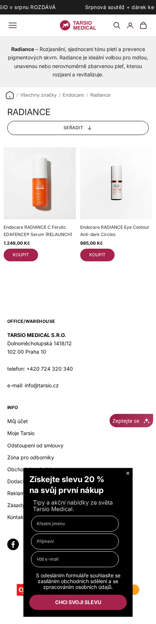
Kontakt (16, 517)
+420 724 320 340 (49, 369)
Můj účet (17, 421)
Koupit (21, 254)
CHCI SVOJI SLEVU (78, 602)
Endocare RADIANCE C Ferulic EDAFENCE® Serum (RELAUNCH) (38, 230)
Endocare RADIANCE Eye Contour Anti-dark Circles (114, 230)
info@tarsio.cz (42, 385)
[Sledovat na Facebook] (13, 544)
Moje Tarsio (20, 433)
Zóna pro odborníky (30, 457)
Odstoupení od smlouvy (35, 445)
